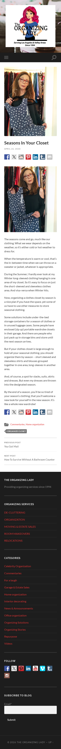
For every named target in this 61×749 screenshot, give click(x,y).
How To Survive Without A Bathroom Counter (29, 458)
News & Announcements (18, 608)
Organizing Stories (15, 629)
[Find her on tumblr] (49, 668)
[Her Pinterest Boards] (21, 668)
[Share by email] (49, 157)
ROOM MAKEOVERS (17, 533)
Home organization (35, 424)
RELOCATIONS (13, 540)
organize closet (16, 431)
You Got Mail (12, 445)
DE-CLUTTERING (14, 512)
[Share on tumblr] (42, 157)
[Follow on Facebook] (7, 668)
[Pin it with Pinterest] (28, 157)
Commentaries (17, 424)
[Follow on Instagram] (7, 675)
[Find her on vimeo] (42, 668)
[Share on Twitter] (14, 157)
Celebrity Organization (17, 566)
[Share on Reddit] (21, 157)
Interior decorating (15, 601)
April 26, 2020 (12, 149)
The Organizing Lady (31, 742)
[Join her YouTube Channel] (35, 668)
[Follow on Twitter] (14, 668)
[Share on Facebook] (7, 157)
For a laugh (10, 580)
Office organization (15, 615)
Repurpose (10, 636)
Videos (8, 643)
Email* (8, 703)
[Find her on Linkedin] (28, 668)
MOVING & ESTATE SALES (20, 526)
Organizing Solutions (16, 622)
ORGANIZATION (14, 519)
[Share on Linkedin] (35, 157)
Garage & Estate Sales (16, 587)
